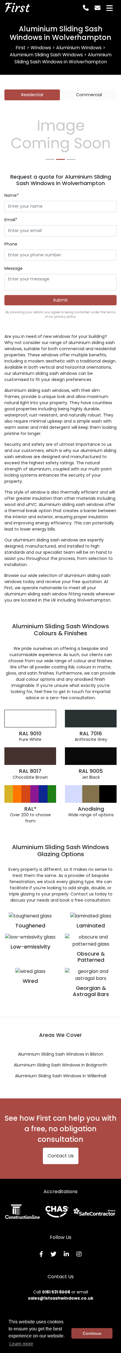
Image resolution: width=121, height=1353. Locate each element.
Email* (10, 220)
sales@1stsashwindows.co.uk (60, 1298)
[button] (13, 136)
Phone (10, 244)
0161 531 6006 (56, 1292)
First (17, 8)
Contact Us (61, 1155)
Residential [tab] (32, 95)
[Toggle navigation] (109, 8)
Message (13, 268)
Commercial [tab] (89, 95)
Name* (11, 195)
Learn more (21, 1343)
